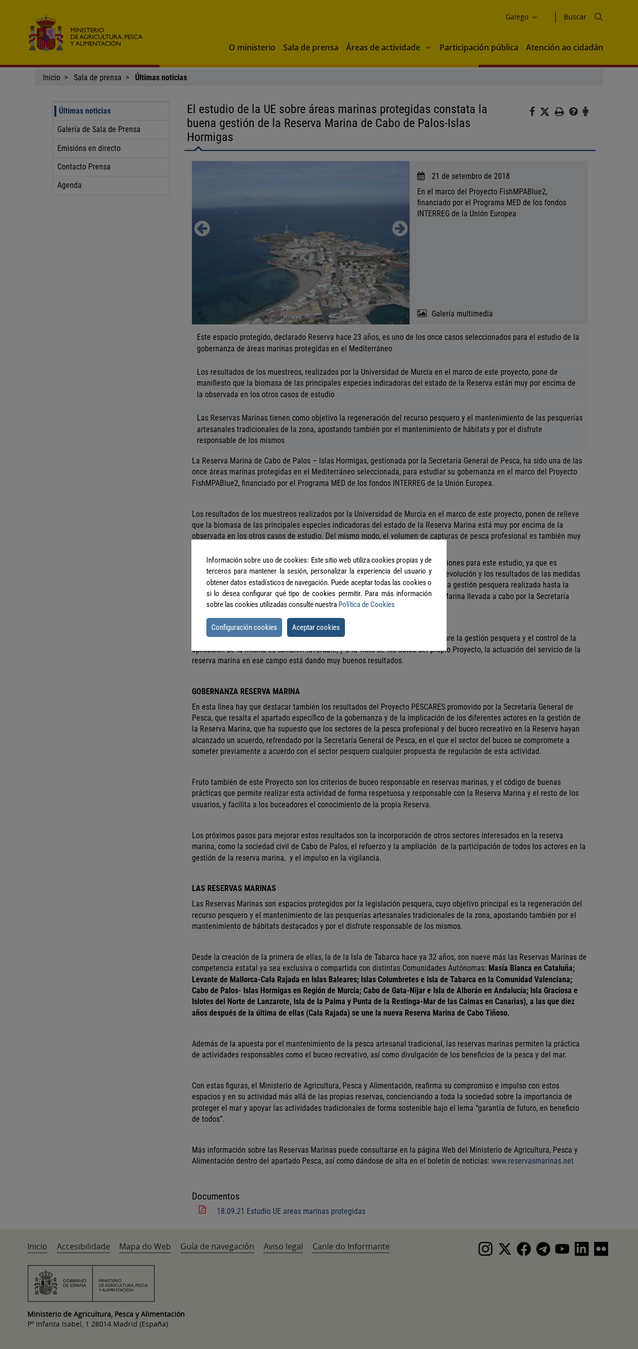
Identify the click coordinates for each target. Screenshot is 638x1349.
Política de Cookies (366, 604)
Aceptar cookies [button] (316, 627)
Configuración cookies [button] (244, 627)
